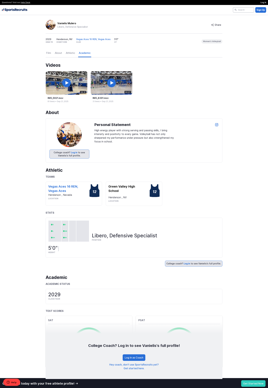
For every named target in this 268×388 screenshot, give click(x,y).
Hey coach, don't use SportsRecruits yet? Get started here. (134, 366)
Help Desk (25, 2)
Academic (85, 52)
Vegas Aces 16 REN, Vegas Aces (93, 39)
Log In (263, 2)
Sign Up (261, 10)
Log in (74, 152)
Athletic (70, 52)
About (58, 52)
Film (48, 52)
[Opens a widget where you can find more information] (11, 382)
